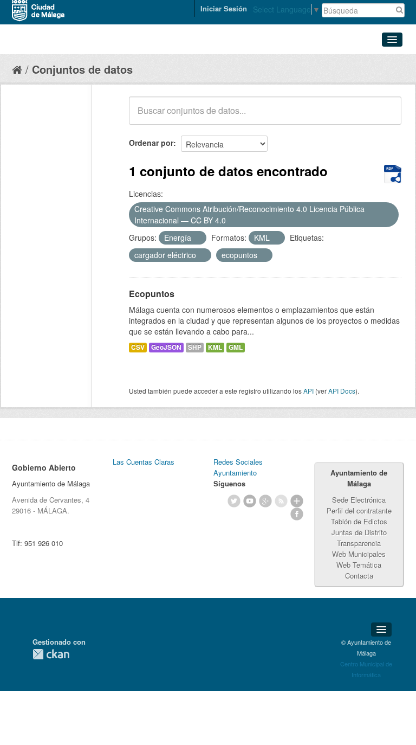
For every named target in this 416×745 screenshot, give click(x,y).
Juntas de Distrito (359, 532)
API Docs (341, 390)
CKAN (50, 654)
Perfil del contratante (359, 510)
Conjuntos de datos (82, 69)
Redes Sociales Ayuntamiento (238, 467)
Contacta (359, 575)
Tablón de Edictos (359, 521)
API (308, 390)
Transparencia (359, 543)
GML (236, 347)
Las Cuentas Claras (143, 462)
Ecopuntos (151, 293)
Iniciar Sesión (223, 8)
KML (215, 347)
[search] (385, 116)
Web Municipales (359, 554)
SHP (195, 347)
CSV (138, 347)
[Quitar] (232, 220)
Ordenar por (151, 142)
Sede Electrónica (359, 499)
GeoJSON (166, 347)
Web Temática (358, 565)
